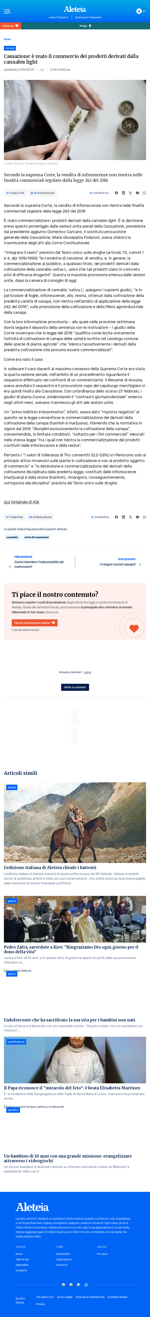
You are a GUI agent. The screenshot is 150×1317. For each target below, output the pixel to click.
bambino (13, 1110)
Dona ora (8, 26)
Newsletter (63, 1254)
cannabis (12, 537)
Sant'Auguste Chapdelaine (88, 17)
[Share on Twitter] (130, 192)
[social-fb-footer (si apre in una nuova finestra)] (71, 1285)
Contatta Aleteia (117, 1297)
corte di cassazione (36, 537)
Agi (42, 70)
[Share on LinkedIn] (123, 192)
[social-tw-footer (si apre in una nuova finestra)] (78, 1285)
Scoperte (21, 1270)
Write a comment (75, 687)
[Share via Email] (137, 192)
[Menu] (24, 11)
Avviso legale (65, 1297)
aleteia (12, 787)
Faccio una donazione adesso (32, 623)
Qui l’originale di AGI (21, 502)
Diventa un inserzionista (90, 1297)
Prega (83, 26)
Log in (87, 672)
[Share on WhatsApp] (144, 192)
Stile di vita (22, 1259)
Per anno (102, 1254)
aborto (12, 974)
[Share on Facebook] (116, 192)
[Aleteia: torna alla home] (75, 9)
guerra (12, 901)
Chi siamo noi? (45, 1297)
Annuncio (62, 1265)
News (7, 39)
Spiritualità (22, 1265)
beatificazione (16, 1042)
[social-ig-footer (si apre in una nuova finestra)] (86, 1285)
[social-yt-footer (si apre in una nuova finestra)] (64, 1285)
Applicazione (63, 1259)
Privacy (40, 1304)
